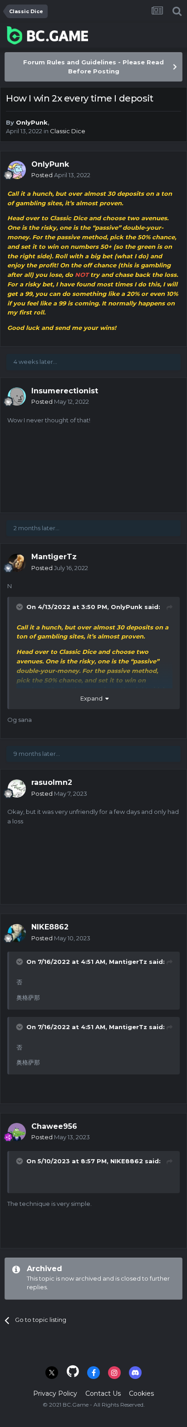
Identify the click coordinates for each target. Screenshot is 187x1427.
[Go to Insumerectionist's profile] (17, 396)
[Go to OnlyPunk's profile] (17, 170)
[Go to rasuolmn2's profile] (17, 788)
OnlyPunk (32, 122)
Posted (60, 175)
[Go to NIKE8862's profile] (17, 933)
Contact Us (103, 1393)
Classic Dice (67, 131)
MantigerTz (54, 556)
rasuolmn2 (51, 782)
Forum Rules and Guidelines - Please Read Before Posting (93, 66)
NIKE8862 (50, 927)
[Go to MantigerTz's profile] (17, 563)
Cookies (141, 1393)
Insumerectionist (64, 391)
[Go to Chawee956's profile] (17, 1132)
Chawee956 (54, 1126)
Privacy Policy (55, 1393)
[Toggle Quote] (20, 606)
